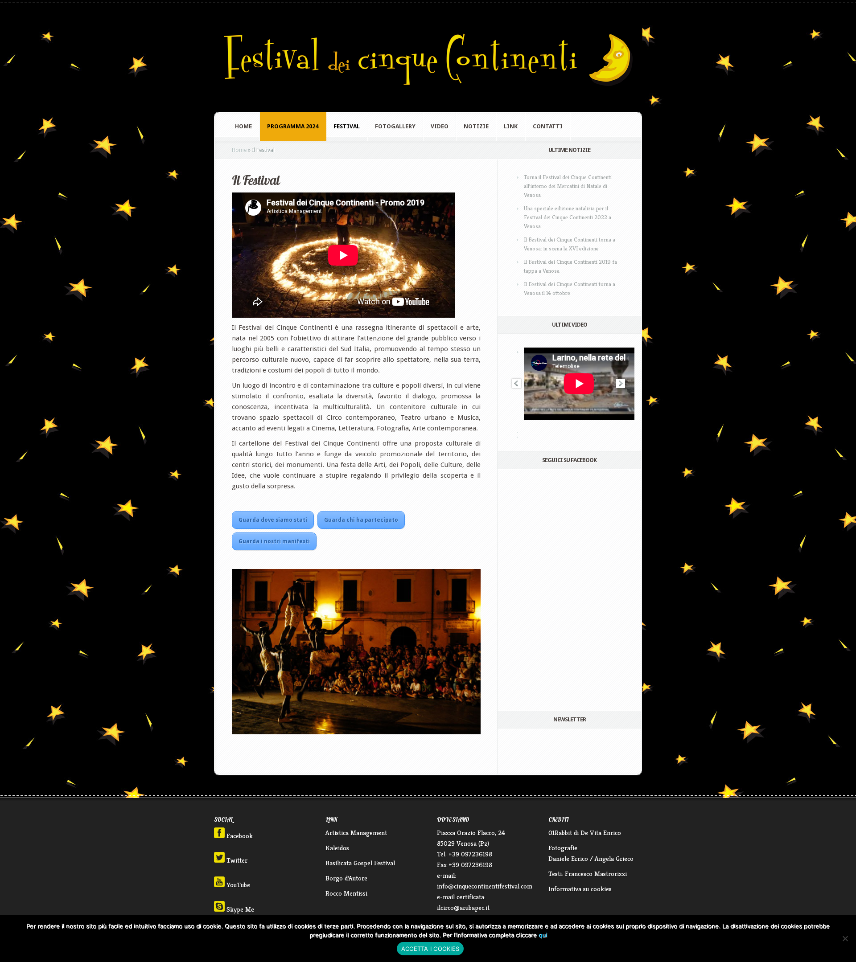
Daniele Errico (568, 858)
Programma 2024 (292, 126)
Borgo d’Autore (346, 878)
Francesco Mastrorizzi (596, 873)
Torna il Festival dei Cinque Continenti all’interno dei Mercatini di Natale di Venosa (568, 186)
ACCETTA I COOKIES (430, 948)
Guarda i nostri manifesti (274, 541)
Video (440, 126)
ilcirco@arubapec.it (463, 907)
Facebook (239, 835)
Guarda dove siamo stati (273, 520)
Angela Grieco (614, 858)
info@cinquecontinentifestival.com (484, 886)
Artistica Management (356, 832)
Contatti (548, 126)
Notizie (476, 126)
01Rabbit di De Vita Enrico (584, 832)
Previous (516, 383)
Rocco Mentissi (346, 893)
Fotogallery (395, 126)
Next (620, 383)
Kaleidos (337, 847)
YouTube (237, 884)
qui (543, 934)
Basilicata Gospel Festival (360, 863)
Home (243, 126)
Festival (346, 126)
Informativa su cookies (580, 888)
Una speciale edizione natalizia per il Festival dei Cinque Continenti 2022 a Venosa (567, 217)
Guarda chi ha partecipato (361, 520)
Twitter (236, 860)
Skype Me (239, 909)
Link (511, 126)
